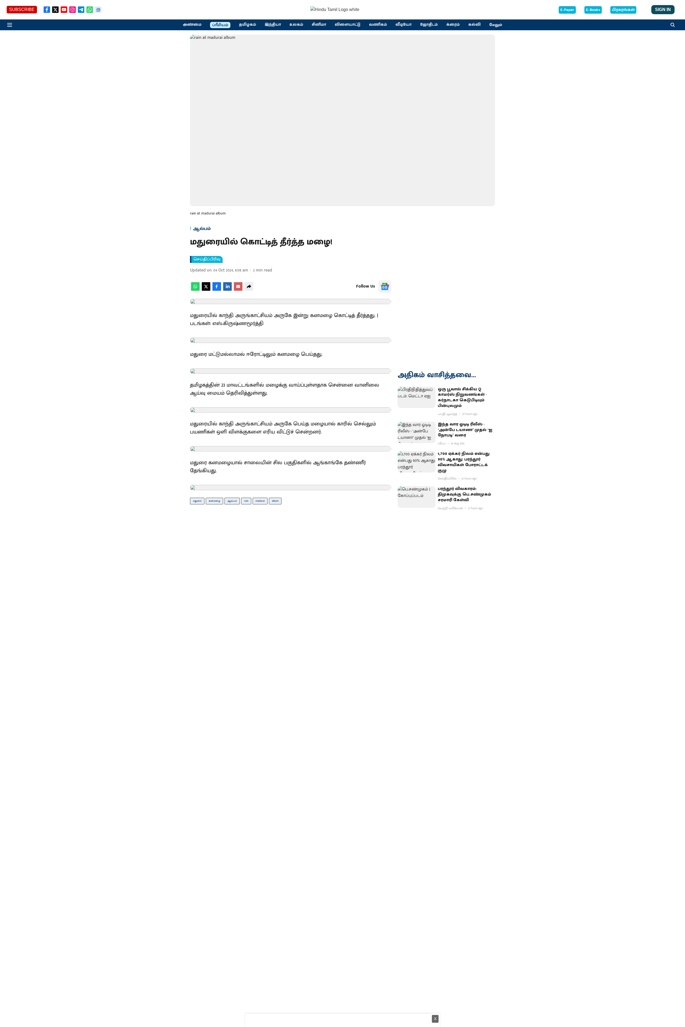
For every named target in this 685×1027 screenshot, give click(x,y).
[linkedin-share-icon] (227, 289)
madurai (260, 501)
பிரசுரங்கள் (623, 10)
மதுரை (197, 501)
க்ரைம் (453, 24)
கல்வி (474, 24)
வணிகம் (378, 24)
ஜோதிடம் (429, 24)
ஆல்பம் (232, 501)
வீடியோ (403, 24)
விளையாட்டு (347, 24)
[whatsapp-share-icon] (195, 289)
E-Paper (567, 10)
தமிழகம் (247, 24)
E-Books (593, 10)
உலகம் (296, 24)
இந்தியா (273, 24)
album (275, 501)
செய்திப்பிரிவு (206, 259)
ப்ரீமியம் (220, 25)
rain (246, 501)
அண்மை (192, 24)
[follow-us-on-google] (384, 286)
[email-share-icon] (238, 289)
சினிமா (319, 24)
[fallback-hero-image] (417, 397)
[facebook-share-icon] (216, 289)
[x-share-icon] (206, 289)
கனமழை (214, 501)
